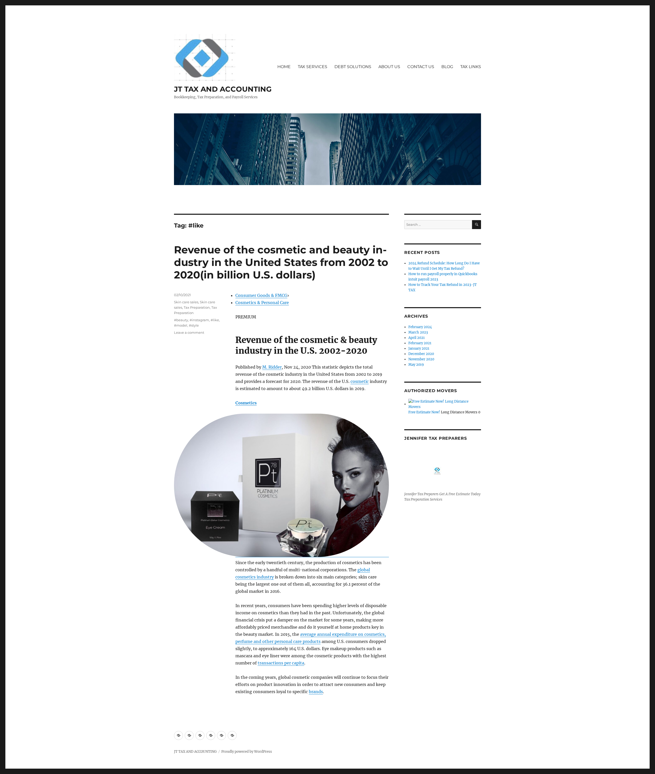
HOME (284, 66)
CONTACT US (420, 66)
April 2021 (416, 338)
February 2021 (419, 343)
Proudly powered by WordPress (246, 751)
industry (265, 576)
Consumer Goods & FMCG (261, 295)
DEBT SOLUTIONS (352, 66)
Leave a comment (189, 332)
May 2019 (416, 364)
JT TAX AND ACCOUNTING (223, 89)
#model (180, 325)
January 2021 (418, 348)
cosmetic (360, 381)
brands (316, 691)
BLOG (447, 66)
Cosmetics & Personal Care (262, 302)
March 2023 (418, 332)
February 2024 (420, 327)
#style (194, 325)
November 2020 (421, 359)
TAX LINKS (470, 66)
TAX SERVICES (312, 66)
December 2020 (421, 354)
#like (215, 320)
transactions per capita (281, 662)
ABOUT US (389, 66)
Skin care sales (186, 302)
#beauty (181, 320)
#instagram (199, 320)
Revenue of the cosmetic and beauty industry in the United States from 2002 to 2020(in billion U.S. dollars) (281, 262)
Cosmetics (246, 402)
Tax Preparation (197, 307)
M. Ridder (272, 367)
